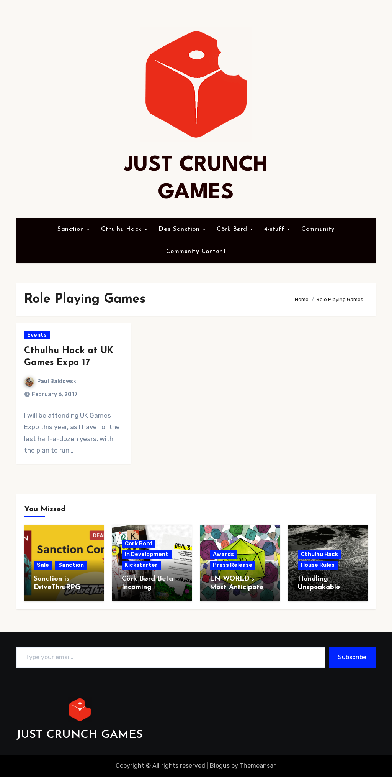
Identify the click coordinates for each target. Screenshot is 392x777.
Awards (223, 554)
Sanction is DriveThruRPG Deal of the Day (60, 587)
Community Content (196, 252)
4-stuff (275, 229)
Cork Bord (138, 543)
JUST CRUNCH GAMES (79, 735)
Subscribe (352, 657)
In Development (146, 554)
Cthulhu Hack (122, 229)
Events (37, 335)
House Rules (318, 565)
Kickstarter (141, 565)
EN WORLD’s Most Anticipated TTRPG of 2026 (239, 587)
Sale (43, 565)
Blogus (220, 765)
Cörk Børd (233, 229)
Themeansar (257, 765)
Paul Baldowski (57, 381)
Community (318, 229)
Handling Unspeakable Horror (319, 587)
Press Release (232, 565)
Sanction (71, 229)
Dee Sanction (180, 229)
